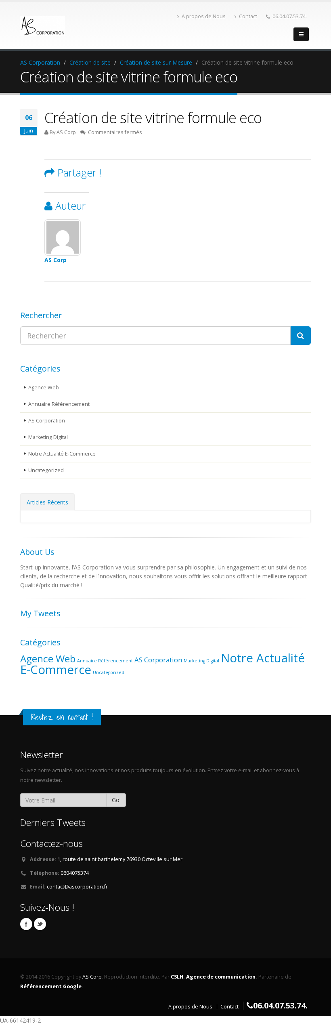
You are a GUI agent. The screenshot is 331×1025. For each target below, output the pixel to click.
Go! (116, 800)
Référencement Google (51, 986)
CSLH (177, 976)
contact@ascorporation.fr (77, 886)
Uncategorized (46, 470)
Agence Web (43, 387)
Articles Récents (47, 502)
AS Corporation (46, 420)
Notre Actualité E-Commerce (62, 453)
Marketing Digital (48, 437)
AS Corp (55, 260)
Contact (248, 16)
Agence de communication (221, 976)
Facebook (26, 924)
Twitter (40, 924)
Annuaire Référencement (59, 404)
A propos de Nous (204, 16)
